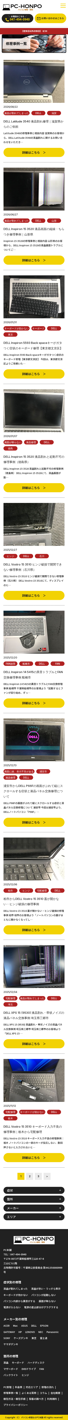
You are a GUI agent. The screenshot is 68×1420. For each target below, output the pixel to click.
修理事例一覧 (10, 1393)
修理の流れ (47, 1387)
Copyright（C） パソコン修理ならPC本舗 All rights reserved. (34, 1417)
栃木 (10, 1118)
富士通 (43, 1338)
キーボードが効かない (16, 328)
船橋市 (26, 663)
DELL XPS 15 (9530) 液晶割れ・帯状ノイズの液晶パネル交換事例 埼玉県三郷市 (33, 1015)
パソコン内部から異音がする (19, 1301)
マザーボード (10, 1369)
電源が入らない (12, 1307)
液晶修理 (31, 442)
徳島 (10, 448)
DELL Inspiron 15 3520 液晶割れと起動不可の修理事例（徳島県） (33, 459)
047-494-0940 (19, 18)
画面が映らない (12, 442)
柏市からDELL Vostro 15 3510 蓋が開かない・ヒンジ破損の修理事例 (31, 901)
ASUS (24, 1325)
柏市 (10, 890)
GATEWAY (9, 1332)
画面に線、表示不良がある (19, 771)
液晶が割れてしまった (16, 113)
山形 (54, 220)
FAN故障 (10, 663)
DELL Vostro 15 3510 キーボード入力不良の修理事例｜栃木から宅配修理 (32, 1129)
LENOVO (30, 1332)
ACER (6, 1325)
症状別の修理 (12, 1282)
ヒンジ (10, 556)
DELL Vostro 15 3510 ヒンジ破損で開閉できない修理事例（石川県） (32, 567)
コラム (43, 1393)
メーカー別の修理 (15, 1319)
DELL (38, 113)
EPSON (44, 1325)
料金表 (18, 1387)
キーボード (38, 328)
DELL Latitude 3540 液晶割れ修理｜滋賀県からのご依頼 (33, 124)
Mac (15, 1325)
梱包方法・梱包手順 (14, 1399)
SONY (6, 1338)
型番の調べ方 (36, 1399)
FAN (57, 663)
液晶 (5, 1362)
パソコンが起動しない (43, 1295)
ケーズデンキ (21, 1338)
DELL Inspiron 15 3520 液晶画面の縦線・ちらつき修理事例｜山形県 (33, 231)
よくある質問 (29, 1393)
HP (20, 1332)
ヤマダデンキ (10, 1344)
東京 (10, 334)
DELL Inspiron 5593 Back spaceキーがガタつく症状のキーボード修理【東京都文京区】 (33, 345)
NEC (40, 1332)
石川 (41, 556)
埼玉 (10, 1004)
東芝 (34, 1338)
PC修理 (7, 1387)
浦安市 (43, 771)
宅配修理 (42, 890)
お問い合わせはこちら (52, 18)
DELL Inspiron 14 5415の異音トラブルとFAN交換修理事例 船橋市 (33, 674)
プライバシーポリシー (15, 1405)
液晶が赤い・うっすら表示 (46, 1288)
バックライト (10, 1375)
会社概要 (55, 1393)
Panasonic (53, 1332)
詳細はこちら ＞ (34, 152)
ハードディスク (36, 1362)
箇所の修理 (10, 1356)
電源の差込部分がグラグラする (41, 1307)
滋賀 (54, 113)
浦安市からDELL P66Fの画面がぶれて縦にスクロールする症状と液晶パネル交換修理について (33, 791)
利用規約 (52, 1399)
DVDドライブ (29, 1369)
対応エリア (32, 1387)
